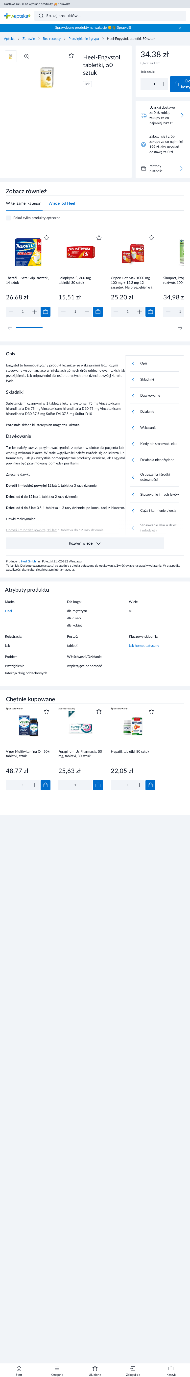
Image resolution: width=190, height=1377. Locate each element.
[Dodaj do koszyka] (45, 312)
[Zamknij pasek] (180, 28)
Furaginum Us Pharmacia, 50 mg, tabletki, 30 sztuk (80, 754)
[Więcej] (181, 168)
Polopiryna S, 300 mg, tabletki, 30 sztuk (75, 280)
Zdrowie (29, 39)
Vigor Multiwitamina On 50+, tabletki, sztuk (28, 754)
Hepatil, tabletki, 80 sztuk (130, 751)
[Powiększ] (27, 56)
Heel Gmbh (29, 561)
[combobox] (110, 16)
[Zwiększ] (163, 84)
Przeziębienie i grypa (84, 39)
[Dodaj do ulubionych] (71, 55)
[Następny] (180, 328)
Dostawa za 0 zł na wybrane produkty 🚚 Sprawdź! (37, 3)
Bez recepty (52, 39)
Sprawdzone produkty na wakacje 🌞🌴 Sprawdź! (93, 27)
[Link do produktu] (28, 275)
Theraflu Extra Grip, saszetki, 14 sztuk (27, 280)
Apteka (9, 39)
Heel (8, 611)
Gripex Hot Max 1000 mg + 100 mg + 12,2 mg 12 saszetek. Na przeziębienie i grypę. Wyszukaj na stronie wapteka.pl (132, 282)
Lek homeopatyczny (144, 646)
